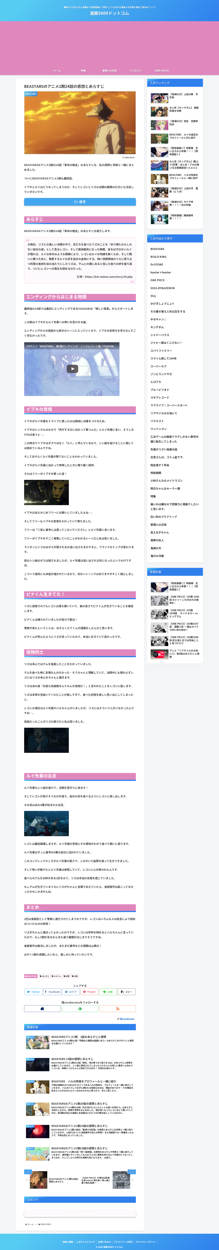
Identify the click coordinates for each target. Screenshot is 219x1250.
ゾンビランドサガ (161, 374)
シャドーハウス (159, 335)
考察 (76, 976)
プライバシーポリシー (146, 1241)
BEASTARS (32, 976)
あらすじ (45, 976)
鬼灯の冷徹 (157, 556)
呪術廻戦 (155, 473)
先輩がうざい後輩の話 (163, 449)
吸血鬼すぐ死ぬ (159, 465)
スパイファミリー (161, 350)
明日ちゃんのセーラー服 (165, 488)
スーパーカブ (158, 366)
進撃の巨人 (157, 540)
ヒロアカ (155, 382)
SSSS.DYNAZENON (162, 288)
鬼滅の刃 (155, 548)
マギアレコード (159, 397)
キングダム (158, 327)
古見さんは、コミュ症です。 (167, 457)
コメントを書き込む (80, 1213)
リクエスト (157, 421)
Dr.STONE (156, 264)
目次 (82, 201)
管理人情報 (68, 1241)
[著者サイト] (42, 1008)
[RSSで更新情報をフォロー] (117, 1008)
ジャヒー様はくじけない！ (166, 343)
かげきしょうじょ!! (162, 303)
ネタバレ (57, 976)
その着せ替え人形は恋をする (167, 311)
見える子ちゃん (159, 532)
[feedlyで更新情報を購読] (80, 1008)
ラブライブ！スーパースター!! (168, 405)
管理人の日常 (158, 524)
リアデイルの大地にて (163, 413)
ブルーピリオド (159, 390)
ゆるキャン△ (158, 319)
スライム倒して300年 (163, 358)
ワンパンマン (158, 429)
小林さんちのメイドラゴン (166, 480)
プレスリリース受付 (123, 1241)
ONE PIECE (157, 280)
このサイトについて (85, 1241)
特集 (153, 496)
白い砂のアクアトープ (163, 517)
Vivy (153, 296)
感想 (67, 976)
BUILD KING (158, 256)
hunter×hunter (160, 272)
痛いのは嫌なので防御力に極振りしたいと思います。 (174, 506)
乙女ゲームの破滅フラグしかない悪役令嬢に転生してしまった (174, 439)
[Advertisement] (109, 44)
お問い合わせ (104, 1241)
